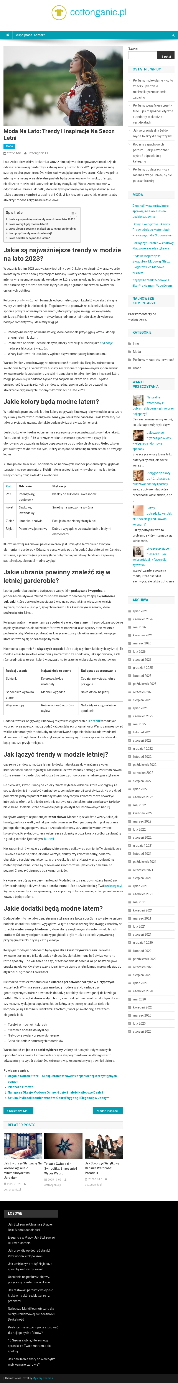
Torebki (94, 721)
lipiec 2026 (140, 611)
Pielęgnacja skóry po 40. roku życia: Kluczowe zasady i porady (151, 478)
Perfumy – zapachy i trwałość (153, 359)
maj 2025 (139, 724)
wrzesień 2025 (143, 692)
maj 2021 (139, 902)
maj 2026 (139, 627)
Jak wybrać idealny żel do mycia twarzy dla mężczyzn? (153, 133)
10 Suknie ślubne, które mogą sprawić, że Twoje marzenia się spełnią (29, 1346)
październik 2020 (145, 959)
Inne (136, 343)
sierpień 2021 (142, 878)
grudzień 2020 (143, 942)
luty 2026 (139, 651)
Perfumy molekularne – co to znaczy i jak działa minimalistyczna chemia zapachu (153, 89)
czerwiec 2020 (143, 991)
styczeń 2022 (142, 837)
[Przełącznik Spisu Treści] (71, 213)
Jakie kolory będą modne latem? (28, 224)
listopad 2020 (142, 951)
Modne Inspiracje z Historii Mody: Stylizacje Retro (110, 1111)
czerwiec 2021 (143, 894)
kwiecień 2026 (143, 635)
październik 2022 (145, 764)
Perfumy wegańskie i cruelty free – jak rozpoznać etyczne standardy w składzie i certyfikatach (153, 114)
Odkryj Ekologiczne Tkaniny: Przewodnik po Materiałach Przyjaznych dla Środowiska (152, 229)
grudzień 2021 (143, 845)
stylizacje (106, 343)
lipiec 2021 (140, 886)
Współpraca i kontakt (30, 35)
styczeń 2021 (142, 934)
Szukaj (133, 48)
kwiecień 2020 (143, 1007)
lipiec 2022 (140, 789)
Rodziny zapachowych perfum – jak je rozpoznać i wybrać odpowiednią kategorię (151, 153)
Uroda (137, 368)
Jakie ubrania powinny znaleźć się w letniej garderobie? (42, 228)
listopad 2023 (142, 732)
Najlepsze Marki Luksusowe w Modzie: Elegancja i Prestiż (21, 1111)
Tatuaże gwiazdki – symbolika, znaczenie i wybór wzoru (60, 1168)
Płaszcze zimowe (20, 1087)
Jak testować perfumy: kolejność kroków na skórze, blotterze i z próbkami (30, 1295)
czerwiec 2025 (143, 716)
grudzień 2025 (143, 667)
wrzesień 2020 (143, 967)
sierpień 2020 (142, 975)
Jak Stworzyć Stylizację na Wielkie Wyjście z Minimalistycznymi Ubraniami (23, 1170)
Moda (9, 146)
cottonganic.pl (38, 153)
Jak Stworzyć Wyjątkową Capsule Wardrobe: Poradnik (102, 1168)
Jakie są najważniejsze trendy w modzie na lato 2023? (42, 219)
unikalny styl (113, 886)
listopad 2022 (142, 756)
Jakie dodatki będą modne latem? (29, 238)
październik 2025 (145, 684)
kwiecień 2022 (143, 813)
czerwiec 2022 (143, 797)
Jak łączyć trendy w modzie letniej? (30, 233)
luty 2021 (139, 926)
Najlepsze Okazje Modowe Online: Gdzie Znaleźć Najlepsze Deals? (55, 1092)
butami (49, 839)
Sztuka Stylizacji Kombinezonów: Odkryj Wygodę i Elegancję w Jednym (58, 1098)
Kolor (10, 486)
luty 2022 (139, 829)
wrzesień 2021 (143, 870)
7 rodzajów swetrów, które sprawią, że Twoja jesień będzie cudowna (151, 211)
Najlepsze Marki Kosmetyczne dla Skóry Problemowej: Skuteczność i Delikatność (31, 1314)
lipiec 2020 (140, 983)
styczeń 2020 (142, 1031)
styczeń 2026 (142, 659)
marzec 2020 (142, 1015)
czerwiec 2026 (143, 619)
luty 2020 (139, 1023)
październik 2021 (145, 861)
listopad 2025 (142, 675)
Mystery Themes (43, 1378)
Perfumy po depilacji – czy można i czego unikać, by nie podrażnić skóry (152, 175)
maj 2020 (139, 999)
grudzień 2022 (143, 748)
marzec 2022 (142, 821)
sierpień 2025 (142, 700)
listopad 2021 (142, 853)
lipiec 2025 (140, 708)
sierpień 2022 (142, 781)
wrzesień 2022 (143, 772)
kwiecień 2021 (143, 910)
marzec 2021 (142, 918)
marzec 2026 (142, 643)
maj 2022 (139, 805)
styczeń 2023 (142, 740)
